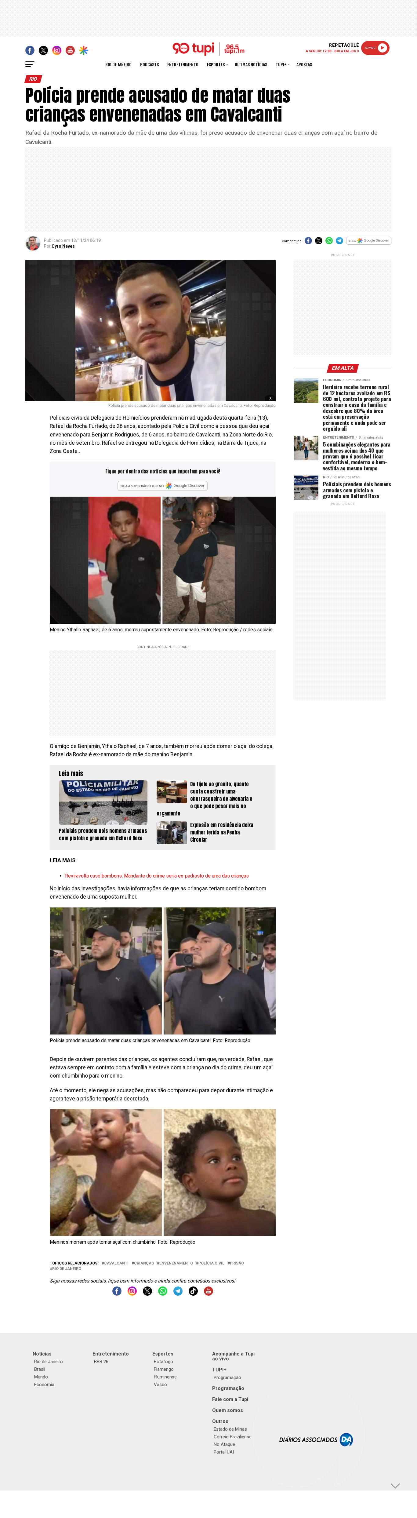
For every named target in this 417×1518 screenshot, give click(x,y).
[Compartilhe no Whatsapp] (329, 243)
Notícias (42, 1354)
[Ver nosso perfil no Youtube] (208, 1294)
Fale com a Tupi (230, 1399)
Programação (227, 1377)
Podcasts (149, 64)
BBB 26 (101, 1361)
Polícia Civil (211, 1263)
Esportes (216, 64)
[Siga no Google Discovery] (369, 244)
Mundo (41, 1377)
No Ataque (224, 1444)
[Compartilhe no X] (318, 243)
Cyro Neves (63, 246)
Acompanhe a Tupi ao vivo (233, 1356)
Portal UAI (224, 1452)
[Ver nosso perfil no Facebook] (116, 1294)
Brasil (39, 1369)
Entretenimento (182, 64)
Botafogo (163, 1361)
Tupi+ (281, 64)
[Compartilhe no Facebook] (308, 243)
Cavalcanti (116, 1263)
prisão (237, 1263)
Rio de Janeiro (118, 64)
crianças (144, 1263)
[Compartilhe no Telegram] (339, 243)
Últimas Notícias (251, 64)
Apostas (304, 64)
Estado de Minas (230, 1429)
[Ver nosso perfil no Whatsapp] (162, 1294)
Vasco (160, 1384)
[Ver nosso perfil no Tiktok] (193, 1294)
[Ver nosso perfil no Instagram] (132, 1294)
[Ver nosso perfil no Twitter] (147, 1294)
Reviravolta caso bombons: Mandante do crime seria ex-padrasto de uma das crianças (157, 876)
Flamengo (164, 1369)
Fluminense (165, 1377)
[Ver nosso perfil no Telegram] (178, 1294)
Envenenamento (176, 1263)
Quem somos (227, 1410)
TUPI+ (219, 1370)
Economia (44, 1384)
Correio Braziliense (233, 1437)
